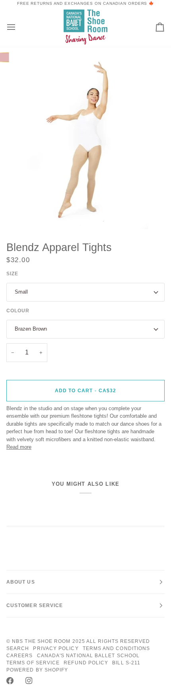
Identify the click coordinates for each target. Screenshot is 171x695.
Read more (18, 447)
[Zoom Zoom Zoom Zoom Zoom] (85, 141)
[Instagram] (29, 680)
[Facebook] (10, 680)
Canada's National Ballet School (88, 655)
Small (21, 292)
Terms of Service (33, 663)
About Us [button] (20, 582)
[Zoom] (28, 214)
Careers (19, 655)
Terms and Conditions (116, 648)
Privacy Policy (55, 648)
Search (17, 648)
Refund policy (86, 663)
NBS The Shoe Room (41, 641)
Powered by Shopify (37, 670)
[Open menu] (18, 27)
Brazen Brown (31, 329)
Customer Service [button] (34, 605)
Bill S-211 (126, 663)
